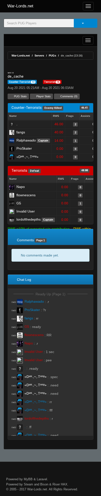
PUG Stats (20, 96)
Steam (28, 484)
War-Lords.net (20, 6)
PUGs (52, 55)
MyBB (28, 479)
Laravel (42, 479)
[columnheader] (58, 116)
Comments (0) (68, 96)
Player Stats (43, 96)
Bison (44, 484)
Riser (56, 484)
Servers (39, 55)
